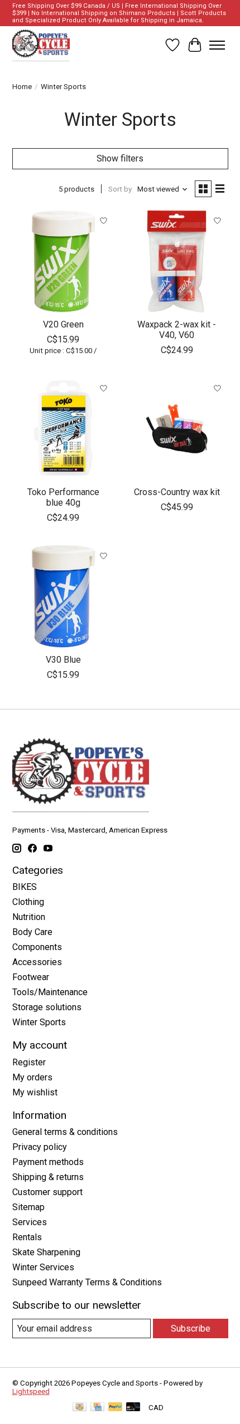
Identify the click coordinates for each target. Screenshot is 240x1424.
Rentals (27, 1237)
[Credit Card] (97, 1407)
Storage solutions (46, 1007)
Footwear (30, 977)
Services (29, 1222)
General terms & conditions (65, 1132)
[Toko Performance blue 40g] (63, 428)
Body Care (32, 932)
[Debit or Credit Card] (133, 1407)
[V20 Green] (63, 261)
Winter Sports (39, 1022)
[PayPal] (115, 1407)
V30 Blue (63, 659)
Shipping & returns (48, 1177)
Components (37, 947)
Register (29, 1062)
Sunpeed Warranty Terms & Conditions (87, 1282)
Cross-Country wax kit (177, 492)
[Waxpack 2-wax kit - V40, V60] (177, 261)
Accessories (37, 962)
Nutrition (28, 917)
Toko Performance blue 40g (63, 497)
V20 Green (63, 324)
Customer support (47, 1192)
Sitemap (28, 1207)
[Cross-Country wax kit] (177, 428)
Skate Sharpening (46, 1252)
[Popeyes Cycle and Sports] (41, 45)
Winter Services (43, 1267)
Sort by (120, 189)
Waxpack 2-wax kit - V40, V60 (176, 329)
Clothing (28, 902)
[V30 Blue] (63, 596)
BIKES (24, 887)
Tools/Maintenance (50, 992)
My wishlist (34, 1092)
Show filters (120, 158)
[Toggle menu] (217, 45)
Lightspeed (31, 1391)
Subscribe (190, 1328)
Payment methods (48, 1162)
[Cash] (80, 1407)
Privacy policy (39, 1147)
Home (22, 86)
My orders (32, 1077)
